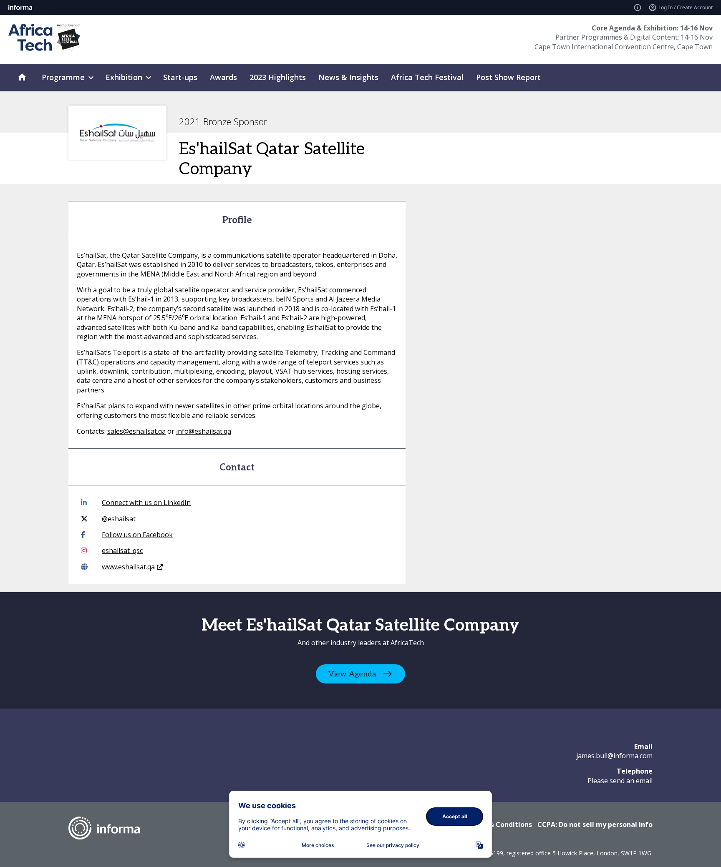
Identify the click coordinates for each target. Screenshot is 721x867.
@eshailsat (119, 518)
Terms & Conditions (499, 824)
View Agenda (352, 673)
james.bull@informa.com (614, 755)
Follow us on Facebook (137, 534)
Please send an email (620, 780)
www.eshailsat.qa (128, 566)
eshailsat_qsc (122, 550)
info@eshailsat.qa (203, 431)
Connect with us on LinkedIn (146, 502)
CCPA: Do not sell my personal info (595, 824)
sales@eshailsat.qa (136, 431)
